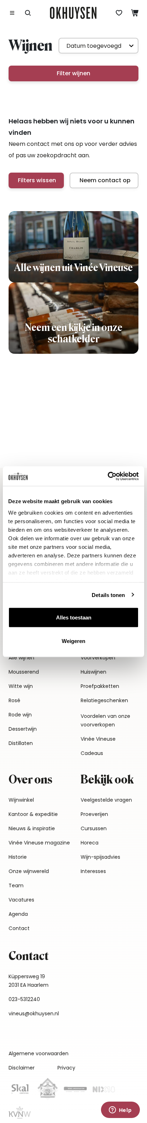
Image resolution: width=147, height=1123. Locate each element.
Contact (19, 928)
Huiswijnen (93, 671)
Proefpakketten (100, 686)
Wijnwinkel (21, 799)
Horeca (89, 842)
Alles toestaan (73, 617)
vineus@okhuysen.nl (34, 1013)
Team (16, 885)
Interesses (93, 871)
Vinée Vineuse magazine (39, 842)
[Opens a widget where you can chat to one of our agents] (120, 1110)
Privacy (66, 1067)
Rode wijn (20, 714)
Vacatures (21, 899)
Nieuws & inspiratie (32, 828)
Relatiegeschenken (104, 700)
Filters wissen (37, 180)
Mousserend (24, 671)
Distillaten (21, 743)
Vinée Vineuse (98, 738)
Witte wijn (21, 686)
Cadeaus (92, 753)
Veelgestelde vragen (106, 799)
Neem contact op (105, 180)
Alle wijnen (21, 657)
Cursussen (94, 828)
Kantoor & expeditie (33, 814)
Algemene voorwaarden (39, 1053)
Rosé (14, 700)
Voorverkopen (98, 657)
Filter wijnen (73, 73)
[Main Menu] (12, 12)
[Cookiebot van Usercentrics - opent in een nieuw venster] (107, 476)
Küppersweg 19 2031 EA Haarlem (29, 981)
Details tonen (108, 595)
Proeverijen (94, 814)
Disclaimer (22, 1067)
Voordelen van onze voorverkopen (105, 720)
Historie (18, 857)
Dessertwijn (23, 728)
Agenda (18, 914)
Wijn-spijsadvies (100, 857)
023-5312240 (24, 999)
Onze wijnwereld (29, 871)
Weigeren (73, 641)
